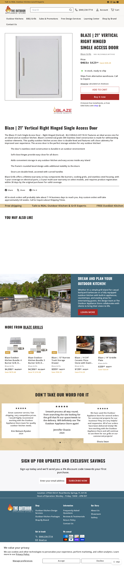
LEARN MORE (88, 312)
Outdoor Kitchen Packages (47, 516)
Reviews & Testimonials (74, 516)
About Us (95, 510)
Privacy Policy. (23, 554)
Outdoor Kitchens (14, 18)
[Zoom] (38, 66)
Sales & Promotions (48, 18)
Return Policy (69, 520)
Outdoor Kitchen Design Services (46, 511)
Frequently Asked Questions (71, 511)
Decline (100, 561)
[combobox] (51, 9)
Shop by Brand (109, 18)
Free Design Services (71, 18)
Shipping (84, 84)
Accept (61, 561)
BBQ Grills (31, 18)
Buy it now (100, 96)
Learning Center (91, 18)
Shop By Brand (42, 520)
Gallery (94, 517)
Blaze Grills (86, 54)
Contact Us (11, 24)
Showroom (96, 514)
